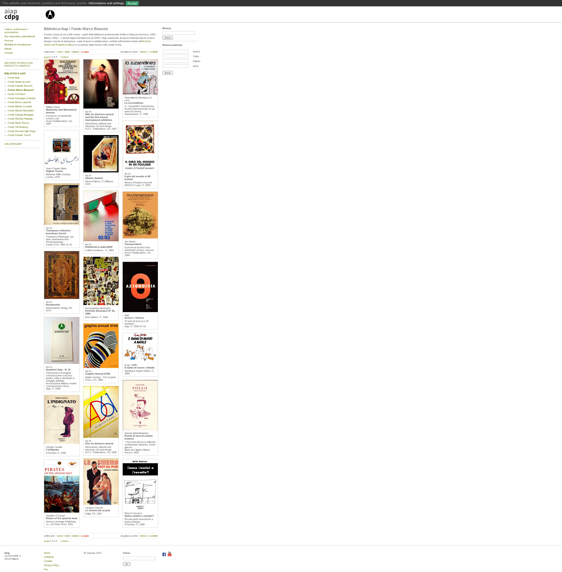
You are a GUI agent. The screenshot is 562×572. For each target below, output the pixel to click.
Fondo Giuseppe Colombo (22, 98)
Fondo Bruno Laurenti (19, 102)
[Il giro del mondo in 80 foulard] (140, 169)
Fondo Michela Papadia (20, 118)
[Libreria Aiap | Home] (24, 15)
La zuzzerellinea (133, 103)
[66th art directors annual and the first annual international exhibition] (101, 107)
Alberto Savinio (94, 178)
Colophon (49, 557)
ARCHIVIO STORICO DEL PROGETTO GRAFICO (18, 64)
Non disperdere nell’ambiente (19, 36)
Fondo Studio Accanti (19, 81)
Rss (46, 569)
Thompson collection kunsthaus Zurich (58, 232)
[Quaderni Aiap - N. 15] (61, 363)
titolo (67, 51)
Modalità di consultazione (17, 44)
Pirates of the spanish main (61, 518)
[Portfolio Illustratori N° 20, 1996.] (101, 304)
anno (60, 51)
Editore (196, 61)
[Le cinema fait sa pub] (101, 503)
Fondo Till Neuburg (18, 127)
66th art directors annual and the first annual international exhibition (99, 117)
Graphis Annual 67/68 (97, 373)
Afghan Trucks (54, 171)
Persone (8, 40)
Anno (195, 66)
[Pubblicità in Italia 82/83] (101, 240)
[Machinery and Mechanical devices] (61, 103)
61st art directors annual (99, 443)
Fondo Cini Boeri (16, 94)
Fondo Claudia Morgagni (21, 114)
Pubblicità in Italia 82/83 (98, 247)
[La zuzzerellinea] (140, 93)
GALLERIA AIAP (13, 144)
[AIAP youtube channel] (169, 555)
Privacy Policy (51, 565)
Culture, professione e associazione (16, 31)
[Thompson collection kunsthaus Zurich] (61, 224)
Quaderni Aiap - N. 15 (58, 369)
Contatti (8, 53)
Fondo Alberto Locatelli (20, 106)
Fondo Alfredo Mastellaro (21, 110)
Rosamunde (53, 304)
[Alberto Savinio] (101, 171)
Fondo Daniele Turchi (19, 135)
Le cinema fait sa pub (97, 510)
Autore (196, 51)
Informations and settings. (107, 3)
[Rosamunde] (61, 298)
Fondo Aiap (14, 77)
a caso (85, 51)
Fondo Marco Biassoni (21, 90)
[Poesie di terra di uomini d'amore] (140, 429)
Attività (7, 48)
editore (75, 51)
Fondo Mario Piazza (18, 123)
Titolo (196, 56)
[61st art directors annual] (101, 437)
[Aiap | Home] (50, 21)
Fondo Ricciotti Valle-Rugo (22, 131)
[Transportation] (140, 237)
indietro (65, 57)
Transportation (133, 244)
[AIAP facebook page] (164, 555)
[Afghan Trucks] (61, 164)
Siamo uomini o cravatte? (139, 516)
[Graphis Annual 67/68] (101, 367)
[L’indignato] (61, 443)
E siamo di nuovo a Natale (139, 367)
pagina (47, 57)
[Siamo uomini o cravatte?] (140, 509)
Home (47, 553)
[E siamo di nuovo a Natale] (140, 361)
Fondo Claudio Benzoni (20, 85)
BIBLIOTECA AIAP (15, 73)
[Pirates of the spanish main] (61, 511)
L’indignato (52, 449)
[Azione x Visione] (140, 311)
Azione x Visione (134, 317)
